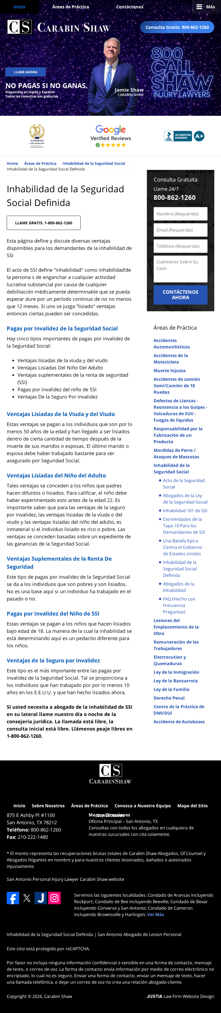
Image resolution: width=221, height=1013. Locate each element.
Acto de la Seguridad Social (184, 483)
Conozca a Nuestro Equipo (143, 806)
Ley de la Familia (171, 689)
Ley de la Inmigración (176, 672)
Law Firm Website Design (180, 996)
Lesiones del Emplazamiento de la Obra (176, 626)
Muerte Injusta (170, 370)
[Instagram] (54, 898)
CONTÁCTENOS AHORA (180, 295)
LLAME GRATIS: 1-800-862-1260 (43, 222)
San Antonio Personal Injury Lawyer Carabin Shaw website (65, 879)
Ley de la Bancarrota (176, 681)
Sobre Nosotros (48, 806)
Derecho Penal (169, 698)
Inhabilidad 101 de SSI (185, 511)
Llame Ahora (25, 72)
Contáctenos (129, 7)
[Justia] (40, 898)
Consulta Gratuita (176, 179)
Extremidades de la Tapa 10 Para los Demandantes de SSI (184, 525)
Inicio (19, 7)
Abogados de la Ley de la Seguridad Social (185, 498)
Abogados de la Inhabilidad (178, 587)
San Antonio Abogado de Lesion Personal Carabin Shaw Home (59, 27)
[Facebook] (13, 898)
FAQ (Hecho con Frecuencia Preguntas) (179, 605)
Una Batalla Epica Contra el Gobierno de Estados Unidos (182, 547)
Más (210, 7)
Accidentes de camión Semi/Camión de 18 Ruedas (177, 385)
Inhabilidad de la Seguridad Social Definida (180, 568)
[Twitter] (26, 898)
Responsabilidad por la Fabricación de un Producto (178, 435)
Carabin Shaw (58, 996)
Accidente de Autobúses (179, 722)
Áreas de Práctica (70, 7)
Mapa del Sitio (192, 806)
